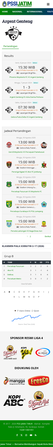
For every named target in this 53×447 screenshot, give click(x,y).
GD (41, 262)
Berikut (48, 236)
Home (5, 11)
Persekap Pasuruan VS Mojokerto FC (26, 191)
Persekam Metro (14, 278)
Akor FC (10, 270)
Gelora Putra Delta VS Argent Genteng (26, 117)
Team (9, 262)
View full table (26, 284)
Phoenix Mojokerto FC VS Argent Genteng (26, 77)
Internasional (35, 11)
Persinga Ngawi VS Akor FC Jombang (26, 172)
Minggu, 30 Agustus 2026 (25, 138)
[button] (4, 291)
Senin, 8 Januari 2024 (23, 63)
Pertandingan (10, 46)
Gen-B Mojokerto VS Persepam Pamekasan (26, 152)
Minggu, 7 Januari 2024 (23, 83)
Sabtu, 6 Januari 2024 (23, 103)
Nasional (17, 11)
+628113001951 (26, 430)
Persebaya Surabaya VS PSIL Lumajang (26, 211)
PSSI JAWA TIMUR (24, 423)
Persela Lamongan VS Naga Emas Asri (26, 231)
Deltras (10, 274)
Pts (47, 262)
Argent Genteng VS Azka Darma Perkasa (26, 97)
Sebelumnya (7, 236)
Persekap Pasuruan (15, 266)
